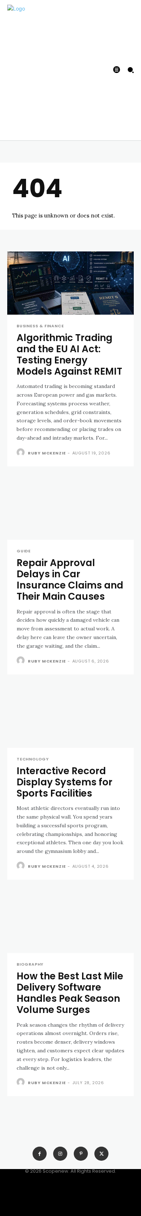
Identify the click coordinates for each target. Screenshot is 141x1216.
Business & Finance (40, 326)
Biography (30, 964)
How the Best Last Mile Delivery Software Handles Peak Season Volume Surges (70, 993)
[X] (101, 1154)
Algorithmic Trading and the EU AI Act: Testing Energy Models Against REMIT (69, 354)
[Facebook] (40, 1154)
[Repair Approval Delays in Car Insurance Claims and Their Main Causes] (70, 508)
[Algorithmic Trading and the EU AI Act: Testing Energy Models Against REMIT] (70, 283)
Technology (33, 759)
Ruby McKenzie (47, 453)
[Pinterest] (81, 1154)
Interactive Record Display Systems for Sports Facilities (64, 782)
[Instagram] (60, 1154)
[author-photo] (21, 452)
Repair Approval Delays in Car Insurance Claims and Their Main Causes (70, 579)
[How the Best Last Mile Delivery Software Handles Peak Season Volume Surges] (70, 921)
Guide (24, 551)
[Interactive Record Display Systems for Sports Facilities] (70, 716)
